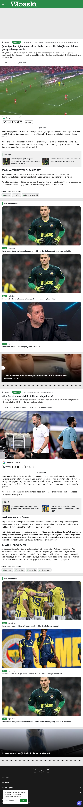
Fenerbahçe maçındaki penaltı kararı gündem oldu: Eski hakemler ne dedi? (30, 626)
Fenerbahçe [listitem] (19, 570)
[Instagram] (48, 770)
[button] (19, 42)
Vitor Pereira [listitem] (31, 570)
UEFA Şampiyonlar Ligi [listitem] (30, 195)
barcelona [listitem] (6, 195)
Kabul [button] (23, 800)
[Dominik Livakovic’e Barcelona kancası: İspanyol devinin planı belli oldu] (61, 161)
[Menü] (4, 4)
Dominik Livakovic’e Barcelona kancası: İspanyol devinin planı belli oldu (29, 299)
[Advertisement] (41, 22)
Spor (4, 248)
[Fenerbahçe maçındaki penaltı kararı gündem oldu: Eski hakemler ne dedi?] (22, 508)
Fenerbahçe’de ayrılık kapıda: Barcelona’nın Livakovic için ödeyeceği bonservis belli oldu (36, 251)
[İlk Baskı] (23, 4)
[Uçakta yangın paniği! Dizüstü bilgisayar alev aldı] (41, 743)
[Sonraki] (79, 368)
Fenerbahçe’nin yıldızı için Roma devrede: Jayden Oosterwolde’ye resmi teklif (32, 674)
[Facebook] (35, 770)
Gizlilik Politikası (9, 800)
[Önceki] (3, 368)
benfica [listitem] (16, 195)
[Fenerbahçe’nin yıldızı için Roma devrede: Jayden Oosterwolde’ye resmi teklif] (61, 508)
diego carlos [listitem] (7, 570)
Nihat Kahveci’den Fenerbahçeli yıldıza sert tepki (21, 347)
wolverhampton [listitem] (44, 570)
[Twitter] (41, 770)
